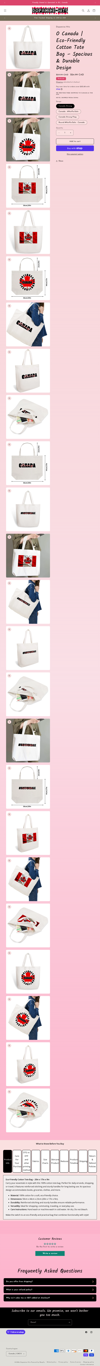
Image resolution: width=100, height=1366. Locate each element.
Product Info (7, 1161)
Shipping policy (88, 1362)
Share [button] (61, 161)
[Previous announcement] (4, 2)
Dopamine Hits (25, 1362)
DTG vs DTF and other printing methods (27, 1161)
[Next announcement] (95, 2)
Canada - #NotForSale (68, 111)
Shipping (59, 82)
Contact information (87, 1364)
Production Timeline (74, 1161)
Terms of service (75, 1362)
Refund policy (51, 1362)
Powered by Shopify (38, 1362)
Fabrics (36, 1161)
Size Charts (45, 1161)
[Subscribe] (69, 1322)
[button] (5, 10)
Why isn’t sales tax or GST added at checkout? (28, 1298)
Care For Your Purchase (17, 1161)
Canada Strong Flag (67, 117)
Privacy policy (63, 1362)
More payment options (75, 154)
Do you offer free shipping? (19, 1282)
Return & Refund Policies (92, 1161)
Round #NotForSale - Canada (72, 122)
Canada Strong (65, 106)
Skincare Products (55, 1161)
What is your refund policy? (19, 1290)
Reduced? (65, 1161)
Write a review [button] (50, 1253)
